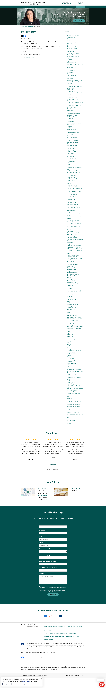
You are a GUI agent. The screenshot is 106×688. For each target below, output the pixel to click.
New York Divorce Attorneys (74, 223)
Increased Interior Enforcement (74, 191)
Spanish (58, 7)
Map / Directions (42, 495)
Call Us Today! (81, 2)
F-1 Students (70, 134)
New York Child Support (73, 220)
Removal (69, 253)
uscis (68, 411)
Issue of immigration (72, 193)
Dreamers (69, 112)
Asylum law (69, 61)
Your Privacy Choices (29, 657)
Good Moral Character (72, 140)
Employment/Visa (71, 129)
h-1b (68, 365)
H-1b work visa (70, 150)
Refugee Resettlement (72, 244)
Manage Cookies (47, 657)
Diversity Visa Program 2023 (74, 105)
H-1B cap (69, 147)
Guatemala (69, 143)
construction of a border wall (74, 328)
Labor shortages (71, 199)
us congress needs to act (73, 407)
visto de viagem (71, 420)
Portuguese (66, 7)
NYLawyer (69, 212)
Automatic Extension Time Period (75, 64)
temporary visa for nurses (73, 404)
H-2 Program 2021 (71, 151)
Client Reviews (50, 7)
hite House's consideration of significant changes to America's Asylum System (75, 371)
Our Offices (53, 482)
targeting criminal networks (74, 401)
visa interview (70, 419)
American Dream (71, 54)
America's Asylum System (73, 53)
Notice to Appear (71, 228)
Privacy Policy (56, 623)
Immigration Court (71, 177)
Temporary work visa (72, 272)
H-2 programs (70, 153)
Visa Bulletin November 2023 (74, 304)
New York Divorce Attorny (73, 225)
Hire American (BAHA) (72, 156)
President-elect (70, 242)
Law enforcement (71, 201)
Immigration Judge (71, 180)
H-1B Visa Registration (72, 145)
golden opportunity (72, 363)
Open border (70, 231)
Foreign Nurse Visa (71, 139)
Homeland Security (71, 158)
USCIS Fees (69, 288)
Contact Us (80, 7)
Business (69, 73)
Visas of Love (70, 310)
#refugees (69, 43)
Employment (70, 126)
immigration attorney (72, 376)
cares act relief (70, 322)
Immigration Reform (72, 185)
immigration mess (71, 380)
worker (69, 423)
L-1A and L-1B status (72, 196)
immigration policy (71, 382)
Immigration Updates (29, 26)
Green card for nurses (72, 142)
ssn (68, 396)
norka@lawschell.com (67, 3)
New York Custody (71, 221)
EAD (68, 120)
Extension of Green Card (73, 132)
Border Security (71, 70)
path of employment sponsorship (75, 388)
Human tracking (71, 161)
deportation (70, 334)
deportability (70, 333)
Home (24, 7)
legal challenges (71, 384)
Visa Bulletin (70, 302)
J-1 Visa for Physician (72, 194)
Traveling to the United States (74, 279)
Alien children (70, 51)
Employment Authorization (73, 128)
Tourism (69, 277)
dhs (68, 337)
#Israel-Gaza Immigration (73, 34)
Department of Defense (73, 97)
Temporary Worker (71, 269)
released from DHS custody (73, 393)
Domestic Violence (71, 107)
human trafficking (71, 374)
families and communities (73, 353)
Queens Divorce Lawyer (49, 639)
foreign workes (70, 358)
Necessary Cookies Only (19, 684)
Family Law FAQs (47, 630)
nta (68, 387)
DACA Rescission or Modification (74, 86)
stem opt (69, 398)
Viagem (69, 301)
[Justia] (22, 644)
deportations (70, 336)
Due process (70, 118)
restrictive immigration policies (74, 395)
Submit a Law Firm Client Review (53, 469)
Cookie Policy (39, 657)
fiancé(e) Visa (70, 355)
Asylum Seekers (71, 58)
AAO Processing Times (72, 46)
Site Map (62, 623)
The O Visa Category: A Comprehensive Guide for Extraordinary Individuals (60, 633)
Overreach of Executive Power (74, 232)
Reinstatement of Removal (73, 247)
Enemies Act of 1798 (72, 131)
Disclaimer (50, 623)
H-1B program (70, 148)
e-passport (69, 341)
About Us (31, 7)
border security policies (73, 320)
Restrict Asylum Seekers (73, 255)
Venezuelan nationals (72, 299)
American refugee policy (73, 56)
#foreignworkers (71, 37)
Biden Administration (72, 67)
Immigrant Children (72, 166)
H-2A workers (70, 155)
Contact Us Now (79, 20)
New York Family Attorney (73, 226)
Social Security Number (72, 263)
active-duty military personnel (74, 318)
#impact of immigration (73, 42)
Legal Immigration (71, 202)
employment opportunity (73, 345)
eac (68, 342)
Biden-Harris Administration (74, 69)
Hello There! (100, 680)
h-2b (68, 366)
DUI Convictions (71, 89)
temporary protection (72, 403)
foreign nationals (71, 357)
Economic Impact (71, 121)
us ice (68, 409)
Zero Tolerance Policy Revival (74, 317)
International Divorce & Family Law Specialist (64, 636)
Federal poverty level (72, 137)
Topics (67, 31)
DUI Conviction (70, 88)
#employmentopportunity (73, 35)
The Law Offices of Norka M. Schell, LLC (39, 675)
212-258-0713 (81, 3)
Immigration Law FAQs (49, 636)
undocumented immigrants (73, 406)
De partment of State (72, 91)
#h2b (68, 40)
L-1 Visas (77, 636)
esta (68, 347)
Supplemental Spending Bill (73, 267)
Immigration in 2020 (72, 186)
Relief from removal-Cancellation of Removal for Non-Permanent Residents (75, 250)
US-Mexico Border (71, 287)
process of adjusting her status (74, 392)
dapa (68, 331)
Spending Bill (70, 266)
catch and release (71, 323)
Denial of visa (70, 96)
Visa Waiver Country (72, 307)
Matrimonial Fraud (71, 210)
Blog (74, 7)
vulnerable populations (72, 422)
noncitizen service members (74, 385)
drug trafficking (71, 339)
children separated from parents (75, 325)
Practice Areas (40, 7)
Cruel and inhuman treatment (74, 85)
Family (68, 136)
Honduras (69, 159)
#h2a (68, 38)
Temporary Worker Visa (73, 271)
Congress (69, 83)
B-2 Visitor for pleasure (72, 66)
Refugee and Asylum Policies (74, 245)
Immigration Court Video (73, 178)
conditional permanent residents (75, 326)
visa (68, 417)
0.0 (68, 45)
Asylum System (70, 59)
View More (53, 464)
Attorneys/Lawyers (71, 62)
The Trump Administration (73, 274)
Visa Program (70, 306)
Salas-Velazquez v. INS (72, 256)
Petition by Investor (72, 237)
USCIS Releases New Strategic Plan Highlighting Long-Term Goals (74, 291)
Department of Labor (72, 100)
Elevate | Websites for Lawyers (75, 675)
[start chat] (102, 684)
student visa (70, 399)
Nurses (69, 229)
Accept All (6, 684)
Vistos (68, 312)
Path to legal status (72, 234)
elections (69, 344)
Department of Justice (72, 99)
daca (68, 329)
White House (70, 314)
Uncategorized (30, 57)
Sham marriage (70, 261)
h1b (68, 368)
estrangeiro (70, 349)
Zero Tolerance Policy (72, 315)
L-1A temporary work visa (73, 198)
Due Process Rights (71, 116)
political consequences (72, 390)
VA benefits (70, 296)
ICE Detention (70, 163)
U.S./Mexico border (71, 282)
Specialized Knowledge (72, 264)
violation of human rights (73, 412)
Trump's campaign (71, 280)
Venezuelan (70, 298)
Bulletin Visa (70, 72)
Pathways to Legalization (73, 236)
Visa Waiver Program (72, 309)
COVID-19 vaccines (71, 75)
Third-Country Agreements (73, 275)
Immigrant (69, 164)
